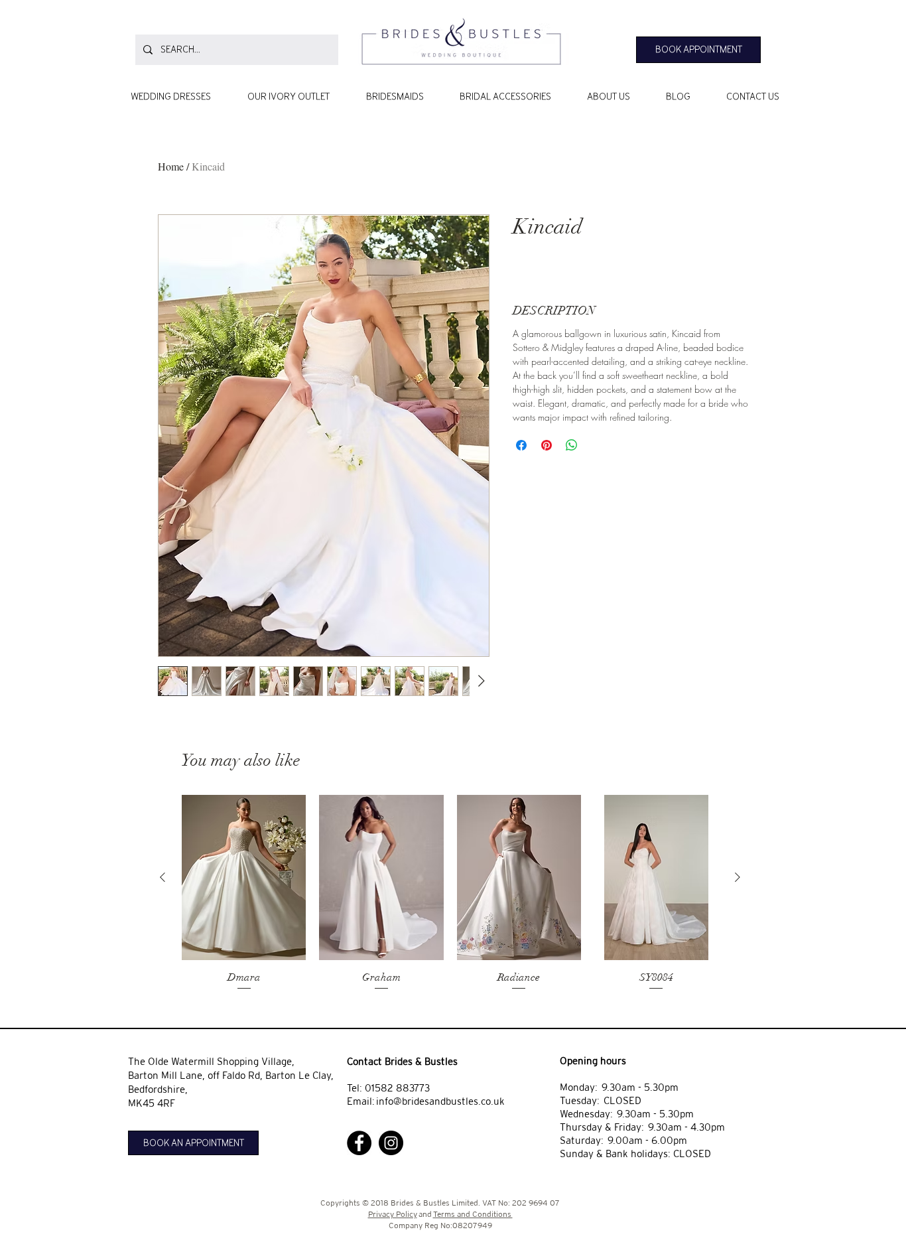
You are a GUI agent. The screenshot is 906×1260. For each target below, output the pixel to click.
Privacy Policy (392, 1214)
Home (171, 166)
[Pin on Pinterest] (546, 445)
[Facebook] (359, 1143)
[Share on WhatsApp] (572, 445)
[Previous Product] (162, 877)
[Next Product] (737, 877)
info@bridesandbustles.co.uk (440, 1101)
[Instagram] (391, 1143)
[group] (450, 893)
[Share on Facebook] (521, 445)
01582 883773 (397, 1087)
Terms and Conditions (473, 1214)
